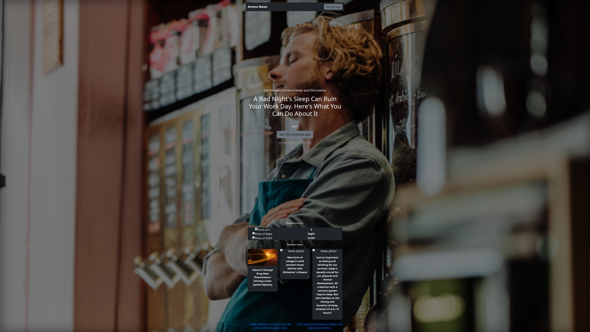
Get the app (333, 6)
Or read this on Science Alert (295, 142)
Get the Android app (295, 134)
